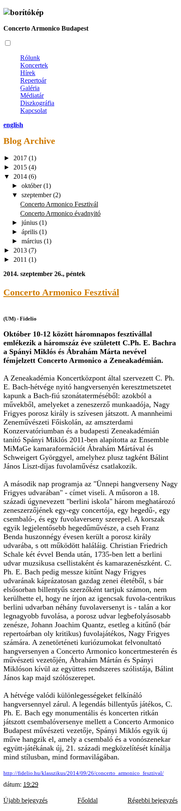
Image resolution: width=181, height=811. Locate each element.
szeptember (37, 194)
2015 (21, 167)
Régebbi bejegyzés (153, 800)
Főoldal (87, 800)
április (30, 231)
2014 (21, 176)
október (32, 185)
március (32, 241)
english (13, 124)
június (30, 222)
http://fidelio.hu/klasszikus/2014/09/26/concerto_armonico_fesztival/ (83, 773)
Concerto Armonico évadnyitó (60, 213)
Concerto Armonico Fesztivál (59, 204)
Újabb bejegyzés (25, 800)
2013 (21, 250)
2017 (21, 158)
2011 (21, 259)
